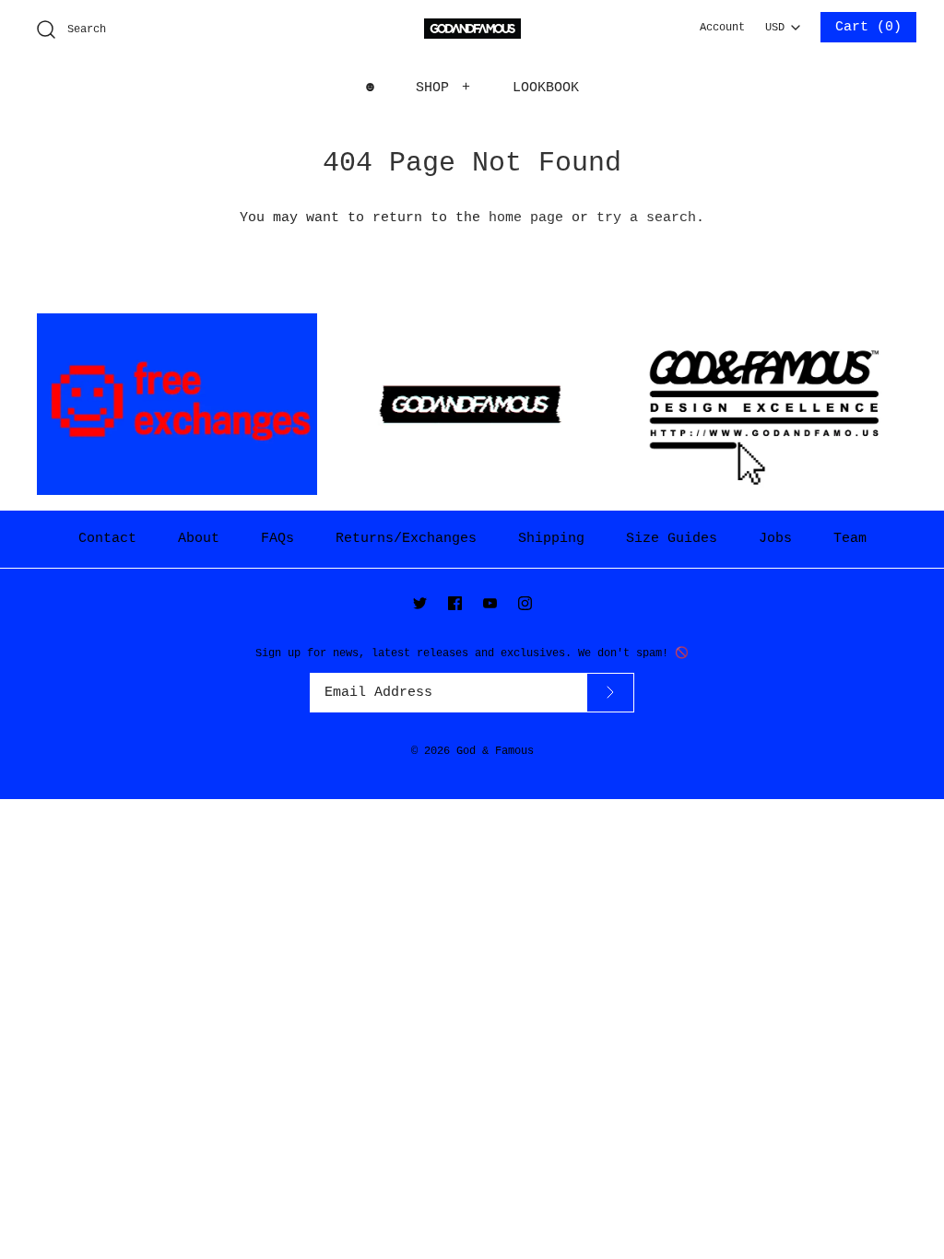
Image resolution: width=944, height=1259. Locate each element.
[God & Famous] (472, 29)
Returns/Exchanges (406, 539)
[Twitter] (420, 603)
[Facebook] (455, 603)
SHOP (443, 88)
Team (850, 539)
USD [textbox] (782, 23)
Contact (107, 539)
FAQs (277, 539)
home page (526, 218)
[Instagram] (525, 603)
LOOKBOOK (546, 88)
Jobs (775, 539)
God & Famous (495, 751)
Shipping (551, 539)
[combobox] (783, 22)
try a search (646, 218)
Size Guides (671, 539)
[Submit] (610, 693)
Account (722, 27)
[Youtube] (490, 603)
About (198, 539)
